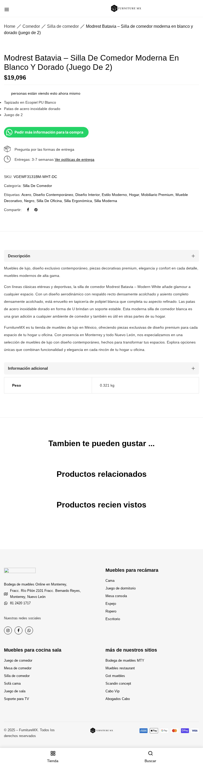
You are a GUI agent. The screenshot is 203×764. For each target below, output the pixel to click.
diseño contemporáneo (53, 195)
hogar (134, 195)
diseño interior (87, 195)
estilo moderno (114, 195)
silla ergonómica (78, 201)
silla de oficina (49, 201)
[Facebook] (28, 210)
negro (29, 201)
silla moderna (105, 201)
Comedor (31, 26)
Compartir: (13, 210)
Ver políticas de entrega (74, 159)
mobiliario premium (157, 195)
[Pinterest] (36, 210)
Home (9, 26)
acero (26, 195)
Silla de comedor (63, 26)
